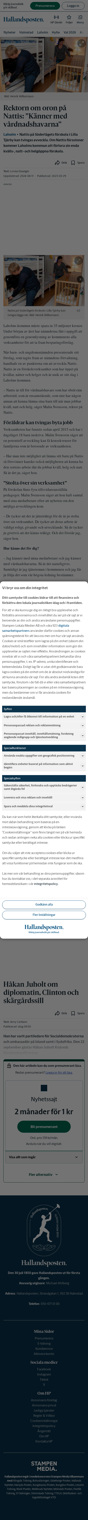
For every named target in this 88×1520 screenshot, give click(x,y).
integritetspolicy (46, 884)
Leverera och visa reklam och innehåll (28, 797)
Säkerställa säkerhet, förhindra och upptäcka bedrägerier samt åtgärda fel (40, 787)
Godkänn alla (44, 904)
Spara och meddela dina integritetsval (28, 806)
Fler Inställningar (44, 915)
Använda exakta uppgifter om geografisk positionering (39, 755)
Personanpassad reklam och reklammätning (32, 725)
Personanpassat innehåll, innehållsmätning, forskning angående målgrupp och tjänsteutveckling (38, 735)
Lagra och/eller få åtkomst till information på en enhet (39, 716)
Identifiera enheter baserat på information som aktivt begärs (38, 765)
